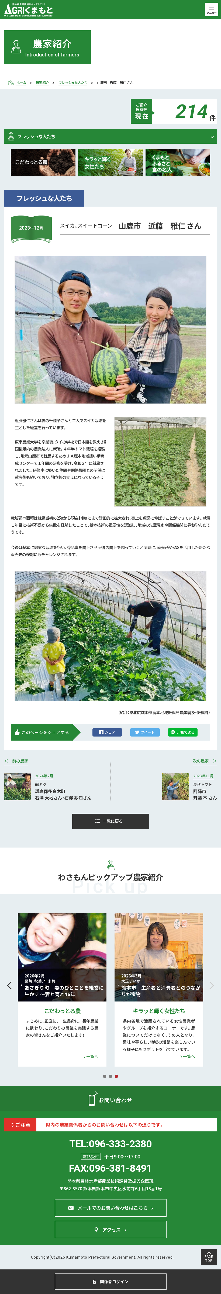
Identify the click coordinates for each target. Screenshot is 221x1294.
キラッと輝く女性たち (62, 1011)
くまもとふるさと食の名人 (159, 1011)
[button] (9, 985)
